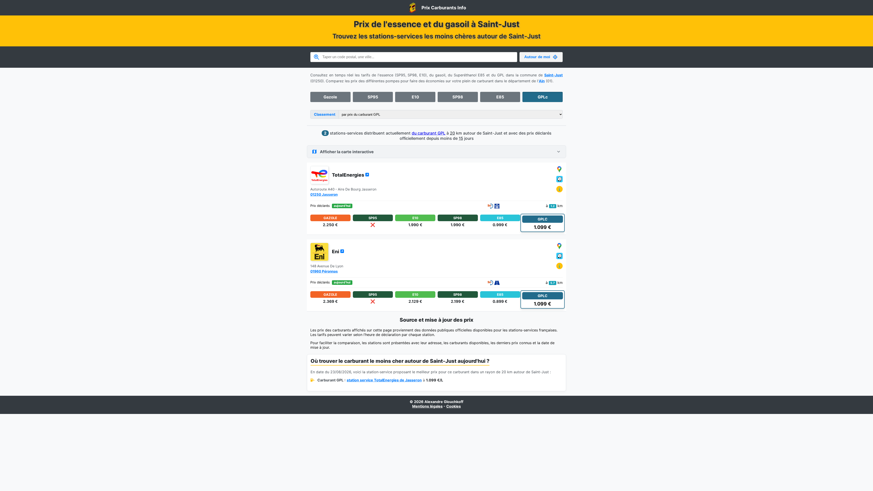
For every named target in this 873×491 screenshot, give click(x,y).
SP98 (457, 97)
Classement (324, 114)
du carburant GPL (428, 133)
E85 (500, 97)
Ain (542, 81)
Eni (336, 251)
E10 (415, 97)
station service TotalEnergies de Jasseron (384, 380)
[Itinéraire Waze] (559, 179)
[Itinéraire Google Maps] (559, 169)
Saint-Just (553, 75)
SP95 (373, 97)
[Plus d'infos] (559, 189)
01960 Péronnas (324, 271)
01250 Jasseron (324, 194)
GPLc (543, 97)
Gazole (330, 97)
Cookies (453, 406)
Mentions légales (427, 406)
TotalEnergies (348, 175)
